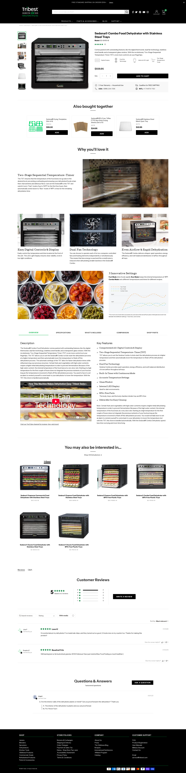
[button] (90, 590)
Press (97, 743)
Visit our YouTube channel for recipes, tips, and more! (39, 424)
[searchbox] (27, 616)
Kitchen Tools (24, 750)
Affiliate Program (101, 753)
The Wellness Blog (101, 745)
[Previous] (24, 127)
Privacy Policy (62, 755)
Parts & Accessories (27, 760)
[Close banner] (184, 3)
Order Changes (62, 745)
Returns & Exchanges (65, 740)
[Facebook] (133, 12)
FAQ (134, 740)
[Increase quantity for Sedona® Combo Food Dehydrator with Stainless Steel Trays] (110, 75)
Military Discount (138, 748)
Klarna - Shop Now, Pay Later (67, 750)
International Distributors (104, 750)
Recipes (98, 748)
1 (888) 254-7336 (109, 89)
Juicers (21, 740)
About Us (98, 740)
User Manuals (137, 745)
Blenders (22, 743)
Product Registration (139, 743)
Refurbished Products (27, 758)
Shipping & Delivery (64, 743)
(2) (105, 44)
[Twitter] (136, 12)
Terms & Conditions (64, 758)
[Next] (87, 61)
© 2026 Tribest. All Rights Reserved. (28, 768)
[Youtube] (144, 12)
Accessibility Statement (66, 753)
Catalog (97, 755)
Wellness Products (26, 753)
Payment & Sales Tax (65, 748)
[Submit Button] (126, 12)
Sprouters (23, 745)
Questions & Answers (93, 681)
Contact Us (136, 750)
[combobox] (46, 616)
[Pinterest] (140, 12)
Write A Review (124, 597)
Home (21, 25)
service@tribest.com (139, 758)
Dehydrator (27, 25)
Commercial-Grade (26, 755)
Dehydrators (24, 748)
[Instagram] (148, 12)
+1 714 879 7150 (149, 89)
